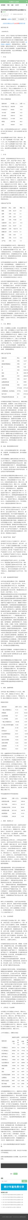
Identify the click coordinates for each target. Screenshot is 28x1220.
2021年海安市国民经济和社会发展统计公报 (12, 1202)
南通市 (9, 19)
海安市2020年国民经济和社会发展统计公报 (12, 1204)
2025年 (17, 5)
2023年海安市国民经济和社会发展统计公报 (13, 11)
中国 (8, 5)
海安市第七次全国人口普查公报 (11, 1207)
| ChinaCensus (16, 1216)
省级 (12, 5)
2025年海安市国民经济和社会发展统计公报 (12, 1194)
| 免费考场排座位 (22, 1216)
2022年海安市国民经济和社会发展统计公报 (12, 1199)
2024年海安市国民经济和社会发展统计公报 (12, 1197)
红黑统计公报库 (14, 2)
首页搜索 (3, 5)
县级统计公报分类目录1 (18, 14)
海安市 (15, 1173)
